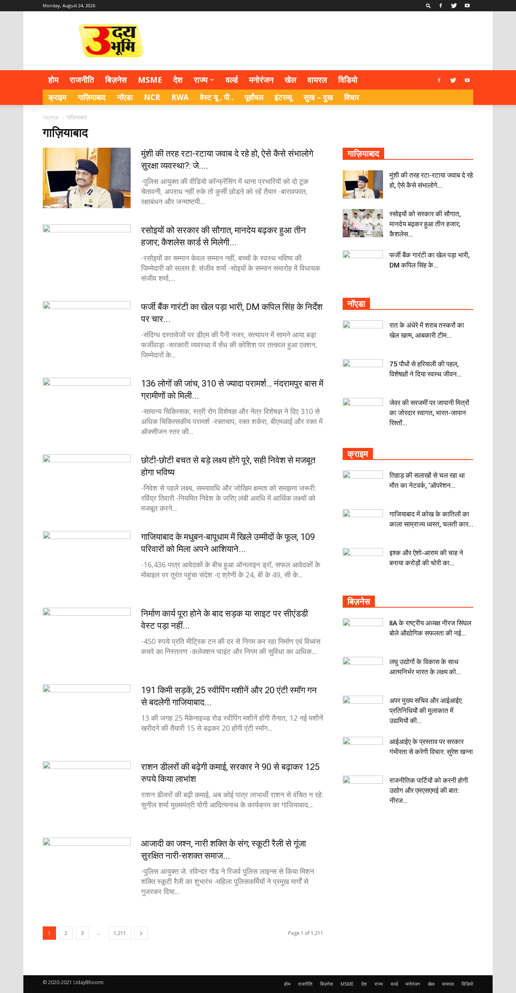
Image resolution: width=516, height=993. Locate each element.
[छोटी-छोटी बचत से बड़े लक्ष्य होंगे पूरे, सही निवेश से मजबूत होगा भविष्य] (87, 484)
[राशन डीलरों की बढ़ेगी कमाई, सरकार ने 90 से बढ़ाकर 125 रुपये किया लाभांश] (87, 791)
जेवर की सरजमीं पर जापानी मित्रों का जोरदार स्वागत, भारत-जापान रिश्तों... (429, 413)
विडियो (348, 79)
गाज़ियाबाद (92, 97)
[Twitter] (454, 5)
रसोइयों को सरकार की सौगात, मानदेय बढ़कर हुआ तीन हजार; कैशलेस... (425, 224)
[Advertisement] (326, 41)
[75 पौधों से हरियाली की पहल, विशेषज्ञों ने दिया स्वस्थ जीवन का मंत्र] (363, 373)
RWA (180, 97)
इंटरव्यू (283, 97)
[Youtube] (467, 5)
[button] (428, 5)
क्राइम (57, 97)
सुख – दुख (318, 97)
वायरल (317, 79)
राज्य (201, 79)
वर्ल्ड (232, 79)
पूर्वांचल (254, 97)
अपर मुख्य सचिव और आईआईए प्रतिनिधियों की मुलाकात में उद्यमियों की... (425, 710)
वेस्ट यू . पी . (216, 97)
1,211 (120, 933)
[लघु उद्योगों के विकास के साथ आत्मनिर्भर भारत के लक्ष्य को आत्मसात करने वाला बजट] (363, 671)
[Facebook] (441, 5)
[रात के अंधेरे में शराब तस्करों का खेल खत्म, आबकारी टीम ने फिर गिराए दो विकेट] (363, 334)
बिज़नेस (116, 79)
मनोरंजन (261, 79)
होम (53, 79)
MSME (150, 79)
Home (51, 117)
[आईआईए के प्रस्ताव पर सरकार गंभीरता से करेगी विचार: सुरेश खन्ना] (363, 751)
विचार (351, 97)
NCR (152, 97)
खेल (290, 79)
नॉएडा (125, 97)
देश (178, 79)
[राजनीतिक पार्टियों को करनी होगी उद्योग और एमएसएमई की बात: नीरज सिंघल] (363, 790)
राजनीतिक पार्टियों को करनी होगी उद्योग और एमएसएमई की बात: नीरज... (428, 790)
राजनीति (82, 79)
